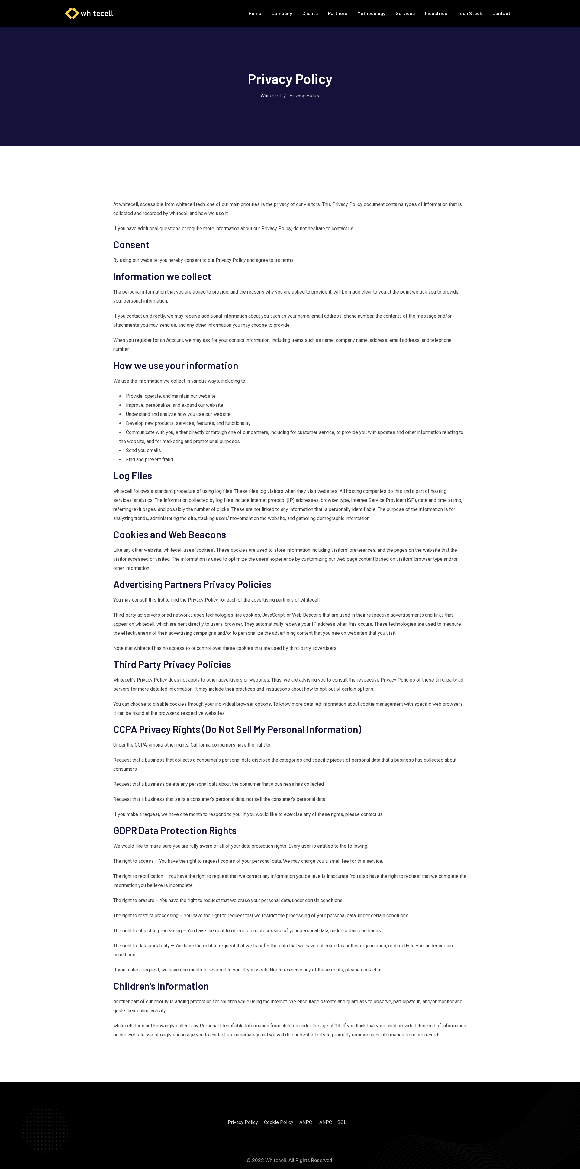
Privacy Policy (243, 1122)
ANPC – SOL (332, 1122)
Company (282, 13)
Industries (436, 13)
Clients (310, 13)
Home (255, 13)
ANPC (305, 1122)
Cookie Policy (278, 1122)
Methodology (371, 13)
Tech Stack (469, 13)
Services (405, 13)
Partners (337, 13)
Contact (501, 13)
